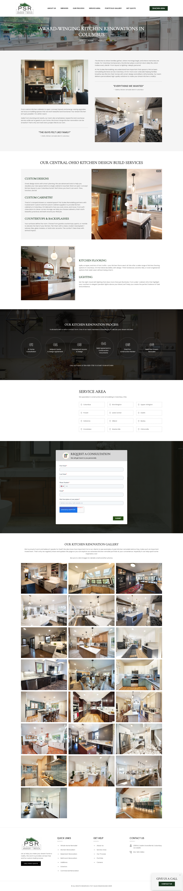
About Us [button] (51, 8)
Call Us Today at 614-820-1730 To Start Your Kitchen (91, 365)
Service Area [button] (94, 8)
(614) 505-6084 (158, 8)
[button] (44, 578)
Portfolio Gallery (113, 8)
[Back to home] (24, 8)
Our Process (78, 8)
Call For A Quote (31, 863)
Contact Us (167, 884)
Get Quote (131, 8)
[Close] (180, 875)
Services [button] (64, 8)
